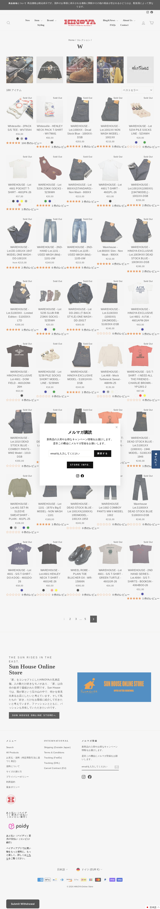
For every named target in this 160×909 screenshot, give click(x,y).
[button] (152, 907)
